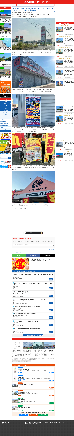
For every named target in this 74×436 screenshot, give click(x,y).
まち (47, 4)
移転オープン (28, 361)
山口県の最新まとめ (3, 119)
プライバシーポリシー (61, 422)
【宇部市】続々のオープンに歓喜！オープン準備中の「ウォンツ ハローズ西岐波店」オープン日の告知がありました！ (69, 156)
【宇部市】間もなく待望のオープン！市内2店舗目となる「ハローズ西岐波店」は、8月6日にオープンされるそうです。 (69, 41)
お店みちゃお (40, 4)
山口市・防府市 (3, 121)
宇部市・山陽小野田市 (43, 2)
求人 (19, 4)
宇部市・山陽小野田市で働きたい (20, 271)
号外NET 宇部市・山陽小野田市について (33, 423)
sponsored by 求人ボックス (31, 271)
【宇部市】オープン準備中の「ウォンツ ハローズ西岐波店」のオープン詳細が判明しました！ (5, 20)
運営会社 (31, 422)
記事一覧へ (33, 252)
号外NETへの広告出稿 (45, 422)
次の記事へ (47, 252)
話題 (52, 4)
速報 (64, 4)
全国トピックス (4, 4)
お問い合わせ (53, 422)
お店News (32, 4)
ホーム (27, 422)
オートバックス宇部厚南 (16, 361)
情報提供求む (37, 422)
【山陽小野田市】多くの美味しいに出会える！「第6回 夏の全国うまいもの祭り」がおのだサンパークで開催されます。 (69, 145)
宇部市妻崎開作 (23, 361)
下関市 (1, 127)
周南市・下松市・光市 (4, 123)
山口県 (30, 12)
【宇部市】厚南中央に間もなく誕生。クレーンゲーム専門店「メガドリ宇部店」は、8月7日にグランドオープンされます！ (69, 30)
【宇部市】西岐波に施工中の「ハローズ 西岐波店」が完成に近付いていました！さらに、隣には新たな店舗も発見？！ (69, 52)
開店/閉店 (25, 4)
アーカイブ (70, 4)
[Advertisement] (65, 14)
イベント (57, 4)
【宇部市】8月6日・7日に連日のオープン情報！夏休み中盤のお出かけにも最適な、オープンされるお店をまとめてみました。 (69, 73)
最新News (13, 4)
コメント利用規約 (52, 249)
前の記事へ (19, 252)
